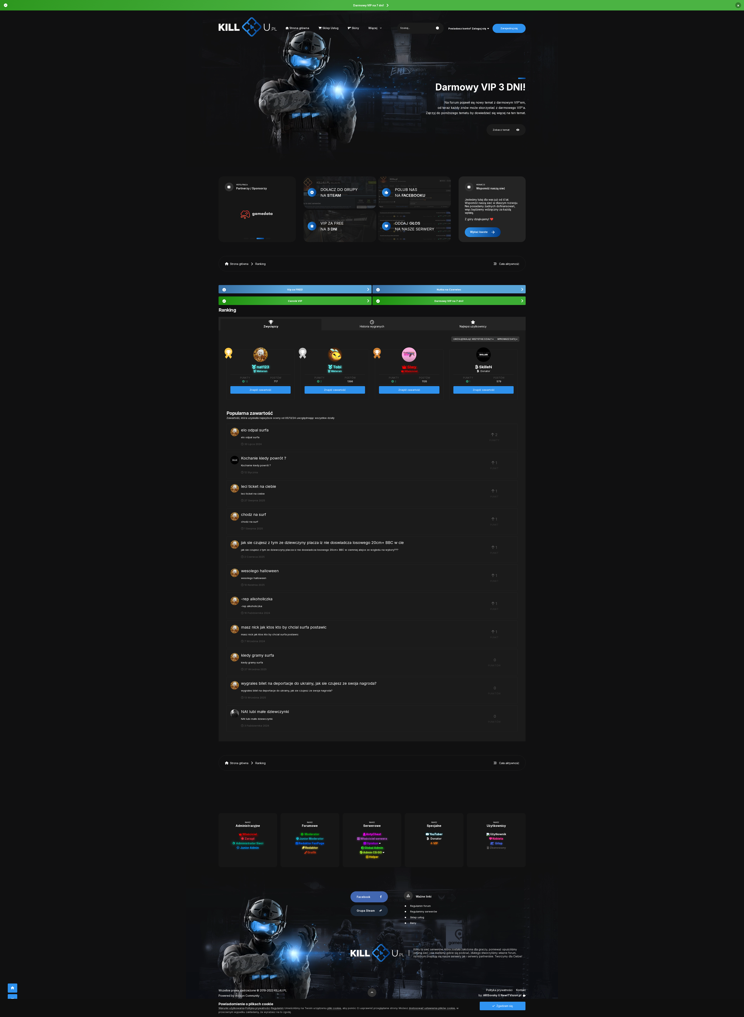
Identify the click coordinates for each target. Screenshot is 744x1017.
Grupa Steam (366, 910)
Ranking (260, 263)
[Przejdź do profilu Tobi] (335, 354)
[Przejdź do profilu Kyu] (234, 713)
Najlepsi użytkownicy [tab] (473, 326)
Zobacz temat (506, 130)
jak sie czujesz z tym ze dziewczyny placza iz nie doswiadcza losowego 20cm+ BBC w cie (322, 542)
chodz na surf (253, 514)
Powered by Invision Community (239, 995)
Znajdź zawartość (260, 389)
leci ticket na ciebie (258, 486)
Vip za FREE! (295, 289)
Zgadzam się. (504, 1006)
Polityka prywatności (499, 990)
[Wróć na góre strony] (12, 988)
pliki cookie (334, 1008)
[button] (515, 78)
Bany (413, 922)
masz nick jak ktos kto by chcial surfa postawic (283, 627)
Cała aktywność (509, 263)
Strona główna (299, 28)
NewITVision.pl (511, 995)
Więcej (375, 28)
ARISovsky (490, 995)
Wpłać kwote (482, 232)
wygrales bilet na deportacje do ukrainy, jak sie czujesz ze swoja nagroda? (308, 683)
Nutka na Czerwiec (449, 289)
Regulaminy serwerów (423, 911)
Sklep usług (417, 917)
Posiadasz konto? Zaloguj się (467, 28)
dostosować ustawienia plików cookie (432, 1008)
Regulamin (277, 1008)
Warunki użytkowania (232, 1008)
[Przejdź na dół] (12, 998)
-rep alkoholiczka (256, 599)
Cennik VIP (295, 300)
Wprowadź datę (506, 339)
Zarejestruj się (509, 28)
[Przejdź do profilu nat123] (260, 354)
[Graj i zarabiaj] (257, 215)
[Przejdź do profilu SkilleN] (483, 354)
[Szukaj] (437, 28)
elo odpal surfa (255, 430)
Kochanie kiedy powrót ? (263, 458)
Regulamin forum (420, 905)
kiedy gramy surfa (257, 655)
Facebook (363, 896)
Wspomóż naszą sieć (490, 188)
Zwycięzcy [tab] (271, 326)
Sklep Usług (330, 28)
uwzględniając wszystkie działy (472, 339)
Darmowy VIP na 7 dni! (368, 5)
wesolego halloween (260, 571)
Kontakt (521, 990)
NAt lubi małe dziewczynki (265, 711)
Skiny (355, 28)
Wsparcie (480, 185)
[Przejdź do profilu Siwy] (409, 354)
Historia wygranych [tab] (372, 326)
